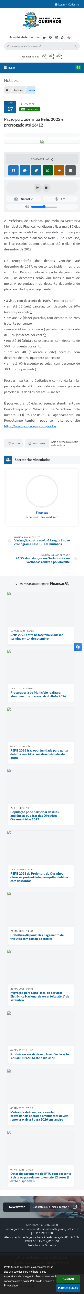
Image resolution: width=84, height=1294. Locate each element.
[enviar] (75, 1207)
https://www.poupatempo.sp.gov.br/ (30, 426)
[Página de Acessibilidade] (69, 37)
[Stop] (46, 188)
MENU (11, 67)
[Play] (38, 188)
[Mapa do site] (62, 37)
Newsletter (17, 1207)
